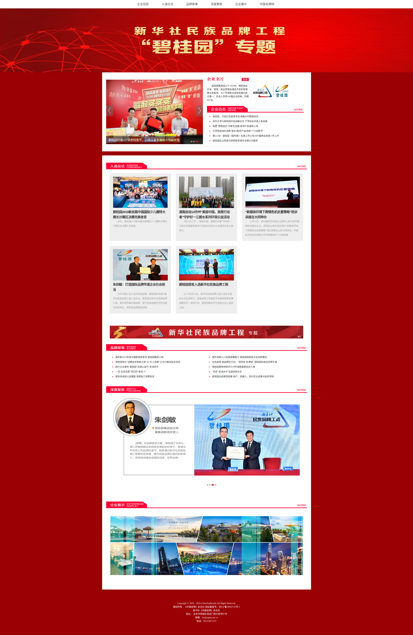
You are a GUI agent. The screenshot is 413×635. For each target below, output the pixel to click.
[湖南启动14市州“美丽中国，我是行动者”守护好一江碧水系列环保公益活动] (206, 192)
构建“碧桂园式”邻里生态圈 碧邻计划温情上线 (235, 126)
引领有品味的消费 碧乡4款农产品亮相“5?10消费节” (238, 131)
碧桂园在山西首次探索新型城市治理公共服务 (235, 140)
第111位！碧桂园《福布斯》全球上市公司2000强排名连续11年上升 (246, 136)
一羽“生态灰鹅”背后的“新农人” (130, 371)
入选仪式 (167, 4)
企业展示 (241, 4)
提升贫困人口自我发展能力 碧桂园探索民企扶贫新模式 (239, 357)
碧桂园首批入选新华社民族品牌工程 (203, 284)
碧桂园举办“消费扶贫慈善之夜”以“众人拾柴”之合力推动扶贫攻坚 (147, 362)
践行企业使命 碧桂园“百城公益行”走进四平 (137, 367)
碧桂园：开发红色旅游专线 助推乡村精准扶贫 (235, 116)
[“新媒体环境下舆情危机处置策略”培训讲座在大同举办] (272, 192)
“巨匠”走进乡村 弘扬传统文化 (227, 371)
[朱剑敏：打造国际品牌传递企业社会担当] (140, 265)
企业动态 (143, 4)
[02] (206, 436)
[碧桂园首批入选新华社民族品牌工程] (206, 265)
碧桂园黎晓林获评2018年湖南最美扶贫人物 (233, 367)
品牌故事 (192, 4)
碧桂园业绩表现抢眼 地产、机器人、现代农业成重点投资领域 (243, 376)
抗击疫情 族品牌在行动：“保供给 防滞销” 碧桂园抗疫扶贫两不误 (244, 362)
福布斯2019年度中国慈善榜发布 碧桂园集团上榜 (139, 357)
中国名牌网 (267, 4)
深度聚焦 (216, 4)
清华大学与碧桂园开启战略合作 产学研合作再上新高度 (240, 121)
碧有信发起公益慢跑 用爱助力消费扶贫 (134, 376)
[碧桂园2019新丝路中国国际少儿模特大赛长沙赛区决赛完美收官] (140, 192)
